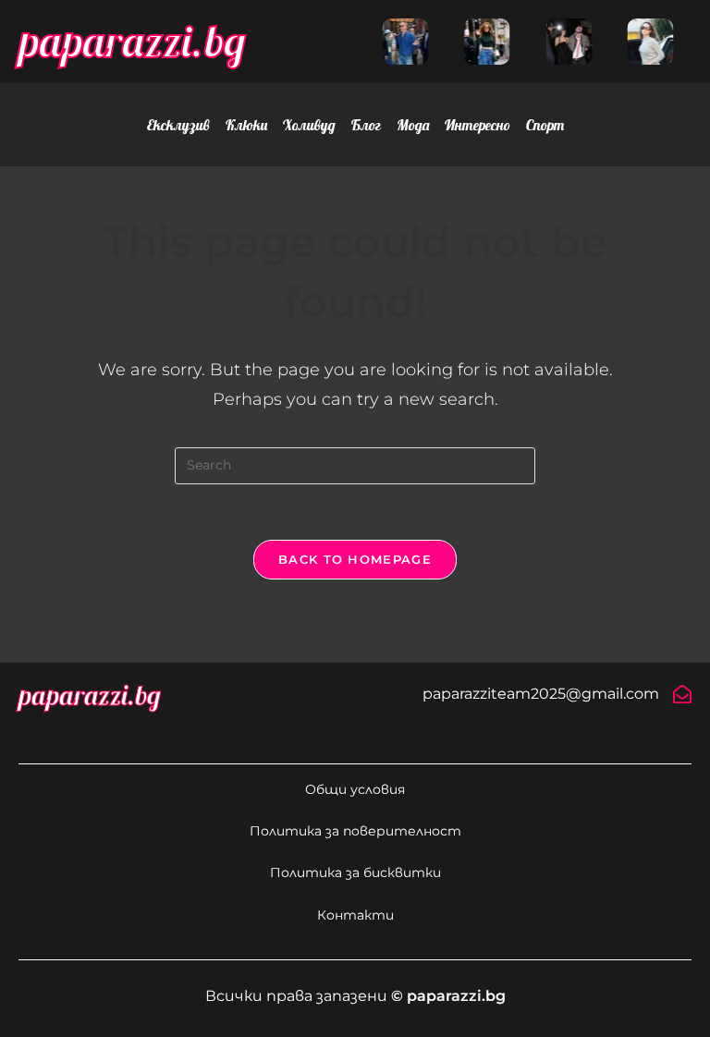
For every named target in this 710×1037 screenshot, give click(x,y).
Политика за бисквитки (355, 872)
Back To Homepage (355, 559)
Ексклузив (178, 125)
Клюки (246, 125)
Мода (413, 125)
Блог (366, 125)
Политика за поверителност (355, 831)
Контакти (355, 915)
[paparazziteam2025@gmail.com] (682, 694)
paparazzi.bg (132, 40)
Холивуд (309, 125)
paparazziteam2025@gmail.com (540, 693)
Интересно (477, 125)
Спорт (545, 125)
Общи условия (355, 789)
